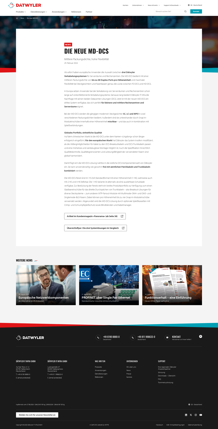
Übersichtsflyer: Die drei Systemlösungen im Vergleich (93, 228)
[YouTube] (200, 414)
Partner (89, 11)
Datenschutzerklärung (195, 425)
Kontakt (196, 11)
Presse (128, 374)
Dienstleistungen (38, 11)
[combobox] (171, 11)
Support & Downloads (171, 5)
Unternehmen (137, 5)
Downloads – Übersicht (166, 375)
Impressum (159, 425)
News (22, 18)
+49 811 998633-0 (56, 374)
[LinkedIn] (186, 414)
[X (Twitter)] (191, 414)
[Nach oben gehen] (200, 336)
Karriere (125, 5)
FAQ (159, 379)
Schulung (161, 372)
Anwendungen (58, 11)
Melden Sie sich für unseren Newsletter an (37, 415)
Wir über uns (131, 367)
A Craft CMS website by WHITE (99, 425)
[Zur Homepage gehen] (24, 3)
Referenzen (76, 11)
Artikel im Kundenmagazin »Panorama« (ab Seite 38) (92, 216)
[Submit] (185, 11)
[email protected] (24, 378)
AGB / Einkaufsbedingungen (175, 425)
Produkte (20, 11)
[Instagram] (196, 414)
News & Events (153, 5)
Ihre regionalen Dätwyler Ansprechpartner (167, 368)
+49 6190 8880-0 (23, 374)
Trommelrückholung (165, 382)
